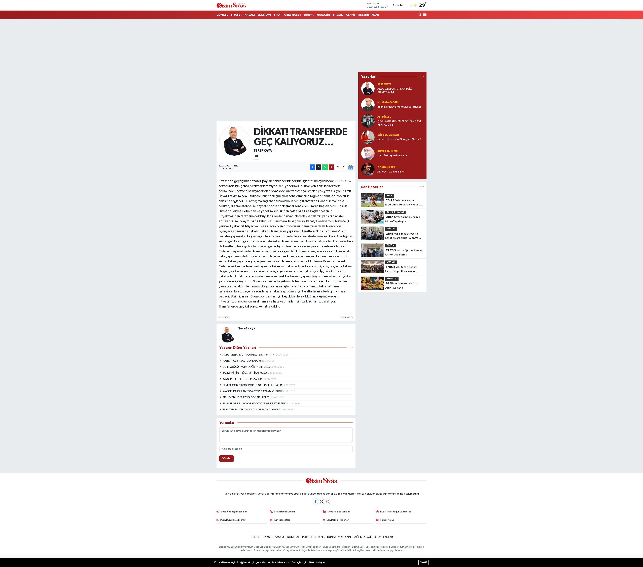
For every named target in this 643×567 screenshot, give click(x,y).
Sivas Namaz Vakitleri (339, 511)
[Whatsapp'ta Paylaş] (325, 167)
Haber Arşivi (387, 520)
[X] (321, 501)
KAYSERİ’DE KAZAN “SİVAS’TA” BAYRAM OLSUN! (252, 391)
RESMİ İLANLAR (368, 14)
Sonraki (345, 317)
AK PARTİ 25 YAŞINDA (390, 171)
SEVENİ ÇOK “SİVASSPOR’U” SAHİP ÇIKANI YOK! (252, 385)
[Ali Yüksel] (368, 120)
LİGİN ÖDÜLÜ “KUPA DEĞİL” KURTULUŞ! (247, 367)
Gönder (227, 458)
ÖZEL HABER (292, 14)
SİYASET (236, 14)
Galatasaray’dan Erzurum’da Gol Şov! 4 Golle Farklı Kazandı (402, 203)
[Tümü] (422, 76)
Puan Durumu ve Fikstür (232, 520)
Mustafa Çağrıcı (388, 102)
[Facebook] (315, 501)
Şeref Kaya (263, 150)
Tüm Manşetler (282, 520)
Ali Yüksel (384, 117)
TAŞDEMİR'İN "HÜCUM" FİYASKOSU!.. (246, 373)
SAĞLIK (338, 14)
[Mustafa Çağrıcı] (368, 104)
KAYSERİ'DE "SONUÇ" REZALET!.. (243, 379)
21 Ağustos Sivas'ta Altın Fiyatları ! (401, 285)
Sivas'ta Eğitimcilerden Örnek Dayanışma (404, 252)
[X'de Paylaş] (318, 167)
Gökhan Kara (386, 167)
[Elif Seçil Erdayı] (368, 137)
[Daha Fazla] (331, 167)
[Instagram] (327, 501)
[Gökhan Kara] (368, 169)
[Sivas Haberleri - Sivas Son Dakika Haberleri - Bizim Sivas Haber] (231, 5)
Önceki (226, 317)
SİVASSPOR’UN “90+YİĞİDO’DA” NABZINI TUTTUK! (255, 403)
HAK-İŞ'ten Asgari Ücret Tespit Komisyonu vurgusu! (401, 270)
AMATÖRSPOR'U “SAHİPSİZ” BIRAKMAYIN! (249, 354)
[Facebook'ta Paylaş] (312, 167)
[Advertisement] (321, 45)
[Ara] (420, 14)
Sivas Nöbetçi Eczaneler (234, 511)
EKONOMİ (264, 14)
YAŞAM (250, 14)
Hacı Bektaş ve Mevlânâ (392, 155)
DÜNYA (309, 14)
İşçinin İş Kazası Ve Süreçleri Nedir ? (399, 139)
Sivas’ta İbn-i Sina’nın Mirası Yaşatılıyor (402, 219)
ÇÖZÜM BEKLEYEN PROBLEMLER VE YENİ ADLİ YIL (399, 123)
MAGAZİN (323, 14)
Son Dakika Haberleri (338, 520)
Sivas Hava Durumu (284, 511)
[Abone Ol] (350, 167)
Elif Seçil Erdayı (388, 135)
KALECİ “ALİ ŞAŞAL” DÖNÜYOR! (242, 360)
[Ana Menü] (424, 14)
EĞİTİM (391, 245)
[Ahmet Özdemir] (368, 153)
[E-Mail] (256, 156)
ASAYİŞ (350, 14)
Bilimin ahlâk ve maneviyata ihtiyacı (399, 106)
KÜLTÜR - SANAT (395, 212)
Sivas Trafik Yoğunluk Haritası (395, 511)
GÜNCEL (222, 14)
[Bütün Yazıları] (351, 347)
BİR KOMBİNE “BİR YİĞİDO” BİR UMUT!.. (247, 397)
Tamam (423, 562)
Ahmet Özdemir (387, 151)
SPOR (277, 14)
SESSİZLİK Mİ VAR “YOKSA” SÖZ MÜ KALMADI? (251, 409)
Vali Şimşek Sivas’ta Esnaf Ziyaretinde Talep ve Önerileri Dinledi (401, 236)
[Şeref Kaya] (234, 140)
